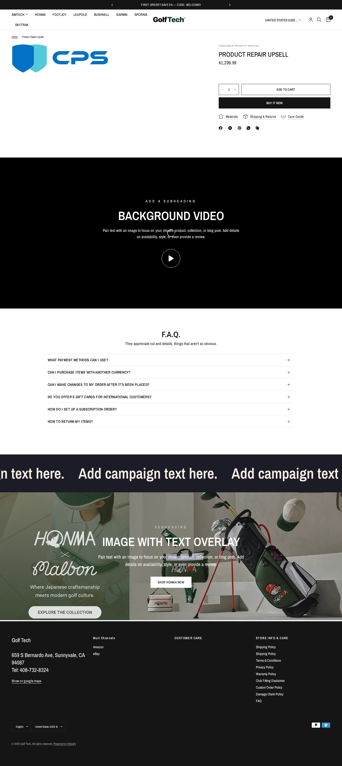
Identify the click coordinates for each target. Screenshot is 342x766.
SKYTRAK (21, 24)
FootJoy (60, 14)
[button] (171, 582)
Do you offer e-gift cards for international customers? (99, 396)
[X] (231, 128)
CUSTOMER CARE (188, 638)
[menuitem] (21, 15)
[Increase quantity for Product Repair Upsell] (235, 89)
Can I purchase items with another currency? (89, 372)
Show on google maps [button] (26, 681)
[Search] (319, 20)
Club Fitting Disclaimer (270, 680)
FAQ (259, 700)
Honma (40, 14)
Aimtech (18, 14)
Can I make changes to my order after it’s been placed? (98, 384)
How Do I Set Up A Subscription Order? (82, 409)
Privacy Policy (265, 667)
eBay (96, 653)
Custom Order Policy (269, 687)
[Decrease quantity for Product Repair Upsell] (222, 89)
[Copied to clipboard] (258, 128)
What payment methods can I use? (78, 359)
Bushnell (101, 14)
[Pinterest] (240, 128)
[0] (327, 20)
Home (14, 37)
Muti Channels (104, 638)
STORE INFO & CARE (272, 638)
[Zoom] (98, 53)
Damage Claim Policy (269, 694)
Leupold (80, 14)
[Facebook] (221, 128)
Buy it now (274, 103)
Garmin (121, 14)
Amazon (98, 646)
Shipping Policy (266, 646)
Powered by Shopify (65, 744)
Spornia (140, 14)
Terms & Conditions (268, 660)
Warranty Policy (266, 673)
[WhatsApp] (249, 128)
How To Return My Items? (70, 421)
